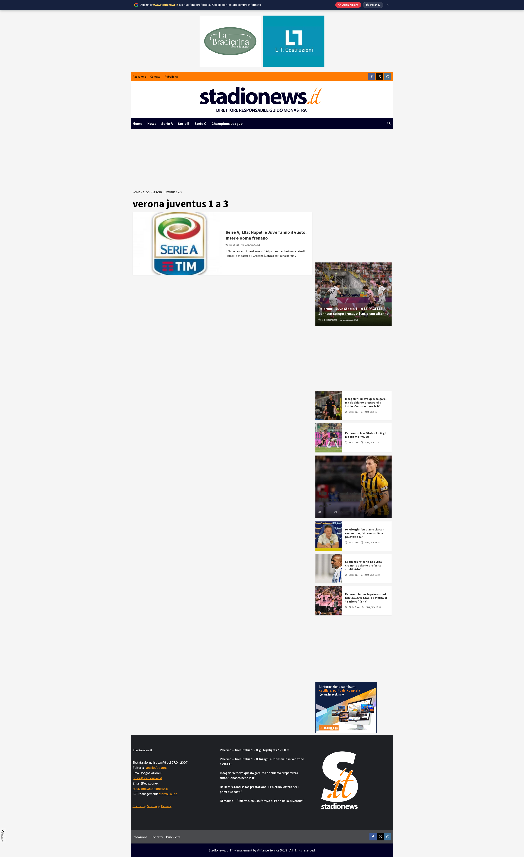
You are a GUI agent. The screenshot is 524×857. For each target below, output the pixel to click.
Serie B (184, 123)
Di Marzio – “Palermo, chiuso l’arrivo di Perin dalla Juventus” (262, 801)
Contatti (155, 76)
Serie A (167, 123)
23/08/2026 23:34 (345, 512)
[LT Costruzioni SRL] (293, 41)
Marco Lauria (168, 794)
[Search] (389, 123)
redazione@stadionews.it (150, 788)
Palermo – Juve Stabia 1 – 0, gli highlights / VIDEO (365, 435)
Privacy (166, 806)
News (151, 123)
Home (137, 123)
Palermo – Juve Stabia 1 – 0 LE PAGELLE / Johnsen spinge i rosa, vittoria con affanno (353, 311)
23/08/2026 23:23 (372, 542)
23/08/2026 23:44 (372, 411)
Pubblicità (171, 76)
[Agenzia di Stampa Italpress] (346, 707)
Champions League (227, 123)
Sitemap (153, 806)
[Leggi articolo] (177, 243)
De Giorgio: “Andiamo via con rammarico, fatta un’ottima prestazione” (364, 533)
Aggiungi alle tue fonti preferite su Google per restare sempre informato (200, 4)
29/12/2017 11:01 (252, 244)
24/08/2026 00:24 (372, 442)
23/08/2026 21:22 (372, 574)
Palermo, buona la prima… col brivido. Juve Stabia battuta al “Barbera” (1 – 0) (366, 597)
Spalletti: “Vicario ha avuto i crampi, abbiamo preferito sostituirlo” (364, 565)
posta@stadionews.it (147, 778)
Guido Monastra (329, 319)
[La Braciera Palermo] (230, 41)
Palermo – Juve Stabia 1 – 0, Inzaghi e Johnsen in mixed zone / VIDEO (262, 761)
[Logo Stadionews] (340, 780)
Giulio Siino (354, 607)
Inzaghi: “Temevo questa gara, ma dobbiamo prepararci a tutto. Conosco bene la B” (365, 402)
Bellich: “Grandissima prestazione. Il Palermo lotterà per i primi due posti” (352, 499)
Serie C (200, 123)
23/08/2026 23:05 (350, 319)
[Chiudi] (387, 5)
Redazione (139, 76)
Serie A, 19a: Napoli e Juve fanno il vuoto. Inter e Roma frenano (266, 235)
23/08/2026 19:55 (373, 607)
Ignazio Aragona (156, 767)
